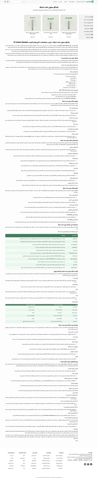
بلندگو (50, 349)
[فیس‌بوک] (91, 464)
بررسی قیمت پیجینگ (46, 465)
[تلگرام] (85, 464)
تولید (24, 468)
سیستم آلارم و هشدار (87, 25)
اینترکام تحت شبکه (59, 458)
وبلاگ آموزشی (34, 460)
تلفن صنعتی (60, 468)
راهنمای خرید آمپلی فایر (46, 455)
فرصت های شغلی (10, 468)
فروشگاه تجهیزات (33, 465)
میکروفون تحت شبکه (87, 22)
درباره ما (60, 1)
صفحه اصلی (34, 468)
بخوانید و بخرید (71, 1)
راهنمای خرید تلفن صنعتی (46, 468)
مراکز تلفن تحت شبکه (63, 94)
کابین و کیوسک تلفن (87, 31)
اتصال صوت (12, 435)
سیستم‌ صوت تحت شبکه (48, 371)
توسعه (24, 460)
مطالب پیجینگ (33, 463)
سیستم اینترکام (88, 37)
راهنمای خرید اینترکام (46, 458)
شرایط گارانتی (11, 460)
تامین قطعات (23, 465)
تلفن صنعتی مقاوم (88, 28)
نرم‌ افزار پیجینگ (32, 62)
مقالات (65, 1)
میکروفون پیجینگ (59, 465)
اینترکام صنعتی (57, 364)
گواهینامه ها (11, 465)
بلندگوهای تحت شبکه (59, 460)
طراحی (24, 455)
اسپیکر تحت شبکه (88, 17)
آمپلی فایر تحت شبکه (87, 19)
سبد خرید (34, 458)
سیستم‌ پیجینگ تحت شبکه (45, 45)
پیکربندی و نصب (22, 458)
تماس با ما (55, 1)
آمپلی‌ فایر (74, 78)
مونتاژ (24, 463)
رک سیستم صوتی (88, 34)
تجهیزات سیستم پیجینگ (81, 1)
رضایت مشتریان (10, 463)
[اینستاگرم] (88, 464)
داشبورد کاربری (34, 455)
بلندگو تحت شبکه (11, 49)
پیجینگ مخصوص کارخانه (46, 463)
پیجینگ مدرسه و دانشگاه (46, 460)
